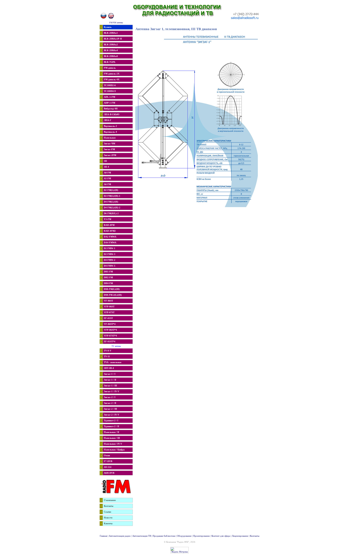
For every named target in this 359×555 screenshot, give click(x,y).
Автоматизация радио (120, 536)
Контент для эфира (220, 536)
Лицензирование (240, 536)
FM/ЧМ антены (116, 22)
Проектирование (201, 536)
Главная (103, 536)
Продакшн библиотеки (164, 536)
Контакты (254, 536)
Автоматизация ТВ (141, 536)
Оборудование (184, 536)
